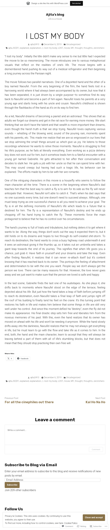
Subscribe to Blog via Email (31, 465)
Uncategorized (73, 44)
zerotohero (99, 48)
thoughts (88, 48)
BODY (16, 48)
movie (67, 48)
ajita (10, 48)
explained (24, 48)
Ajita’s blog (55, 14)
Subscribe (12, 485)
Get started (76, 3)
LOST (60, 48)
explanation (35, 48)
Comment (96, 449)
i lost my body (50, 48)
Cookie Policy (70, 523)
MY (72, 48)
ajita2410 (34, 44)
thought (79, 48)
